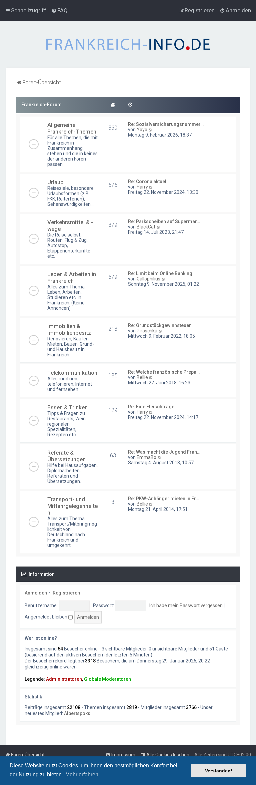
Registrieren (66, 592)
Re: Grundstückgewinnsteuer (159, 325)
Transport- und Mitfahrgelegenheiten (72, 506)
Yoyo (142, 129)
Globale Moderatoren (107, 679)
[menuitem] (59, 10)
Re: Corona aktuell (148, 181)
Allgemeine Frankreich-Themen (71, 128)
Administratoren (64, 679)
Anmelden (36, 592)
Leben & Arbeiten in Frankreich (71, 277)
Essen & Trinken (67, 407)
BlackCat (146, 226)
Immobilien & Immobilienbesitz (69, 329)
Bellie (142, 377)
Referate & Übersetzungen (66, 456)
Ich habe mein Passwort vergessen (186, 605)
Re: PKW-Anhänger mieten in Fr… (163, 498)
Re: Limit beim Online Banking (160, 273)
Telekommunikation (72, 372)
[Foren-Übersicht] (128, 44)
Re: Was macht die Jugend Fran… (164, 452)
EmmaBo (146, 457)
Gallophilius (148, 278)
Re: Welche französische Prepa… (164, 372)
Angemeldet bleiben (46, 616)
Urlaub (55, 182)
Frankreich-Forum (41, 104)
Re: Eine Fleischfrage (151, 406)
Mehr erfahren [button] (81, 774)
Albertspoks (77, 713)
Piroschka (147, 330)
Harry (142, 187)
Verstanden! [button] (218, 770)
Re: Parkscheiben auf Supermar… (164, 221)
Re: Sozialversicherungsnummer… (166, 124)
